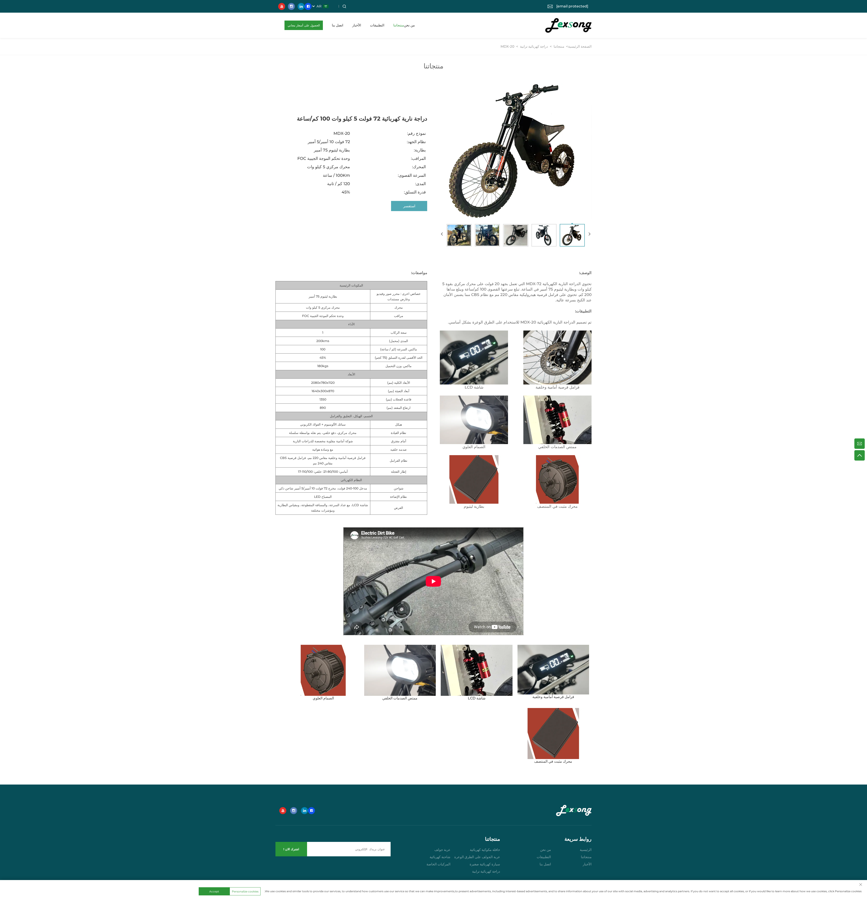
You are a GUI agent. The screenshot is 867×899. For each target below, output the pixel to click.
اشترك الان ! (291, 849)
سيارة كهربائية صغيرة (485, 864)
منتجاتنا (398, 25)
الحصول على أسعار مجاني (304, 25)
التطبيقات (377, 25)
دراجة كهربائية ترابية (534, 46)
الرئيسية (586, 850)
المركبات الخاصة (438, 864)
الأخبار (356, 25)
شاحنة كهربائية (440, 857)
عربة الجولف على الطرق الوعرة (477, 857)
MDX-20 (507, 46)
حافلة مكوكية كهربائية (485, 850)
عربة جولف (442, 850)
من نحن (409, 25)
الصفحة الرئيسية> (578, 46)
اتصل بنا (337, 25)
